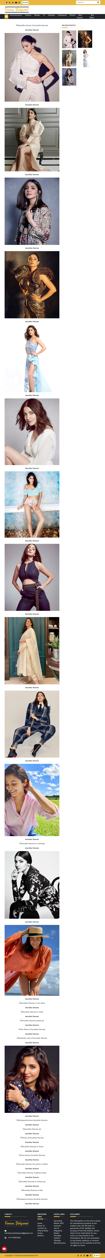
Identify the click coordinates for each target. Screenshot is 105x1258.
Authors (40, 1236)
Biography (58, 1231)
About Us (41, 1226)
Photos (72, 15)
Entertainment (16, 15)
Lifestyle (51, 15)
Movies (37, 15)
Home (39, 1223)
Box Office (91, 16)
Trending (57, 1236)
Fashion (28, 15)
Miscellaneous (60, 1243)
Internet (57, 1226)
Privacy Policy (42, 1231)
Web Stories (80, 16)
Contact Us (41, 1228)
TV (44, 15)
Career (40, 1233)
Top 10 (56, 1228)
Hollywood (62, 15)
